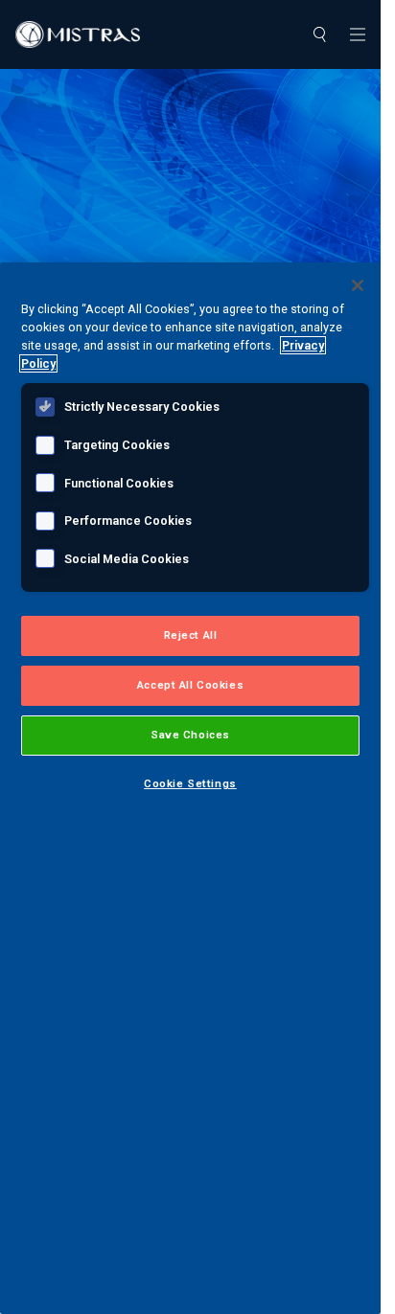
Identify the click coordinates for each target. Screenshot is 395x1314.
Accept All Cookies (190, 684)
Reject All (191, 635)
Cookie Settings (190, 783)
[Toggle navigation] (357, 34)
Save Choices (190, 734)
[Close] (358, 285)
